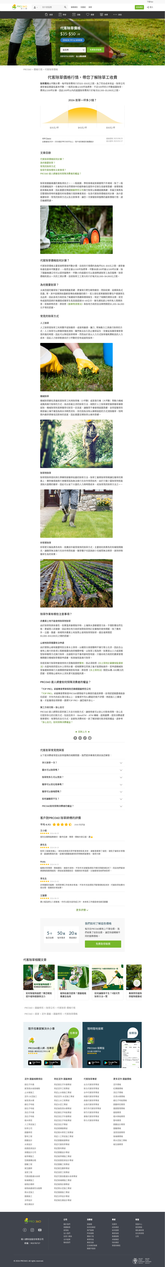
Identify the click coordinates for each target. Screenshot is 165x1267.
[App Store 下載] (34, 1063)
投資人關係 (68, 1236)
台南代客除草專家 (91, 1105)
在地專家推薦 (92, 1245)
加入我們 (67, 1233)
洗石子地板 (29, 1116)
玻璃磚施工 (29, 1180)
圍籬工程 (28, 1164)
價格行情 (38, 70)
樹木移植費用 (119, 1116)
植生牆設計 (29, 1204)
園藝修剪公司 (77, 190)
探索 (90, 7)
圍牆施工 (28, 1196)
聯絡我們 (67, 1242)
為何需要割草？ (47, 163)
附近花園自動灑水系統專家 (65, 1176)
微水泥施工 (29, 1192)
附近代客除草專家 (62, 1144)
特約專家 (115, 1242)
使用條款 (138, 1227)
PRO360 (27, 70)
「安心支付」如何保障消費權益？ (56, 722)
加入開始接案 (81, 56)
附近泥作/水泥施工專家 (64, 1097)
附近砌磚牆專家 (61, 1128)
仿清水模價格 (119, 1097)
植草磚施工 (29, 1156)
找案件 (114, 1224)
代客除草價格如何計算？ (52, 159)
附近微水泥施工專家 (63, 1188)
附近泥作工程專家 (62, 1089)
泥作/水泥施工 (31, 1097)
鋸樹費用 (117, 1112)
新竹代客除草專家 (91, 1112)
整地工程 (28, 1136)
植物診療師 (29, 1184)
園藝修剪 (39, 1008)
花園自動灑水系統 (32, 1176)
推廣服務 (115, 1236)
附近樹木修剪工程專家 (63, 1132)
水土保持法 (95, 670)
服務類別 (74, 7)
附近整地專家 (60, 1148)
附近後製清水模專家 (63, 1109)
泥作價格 (117, 1085)
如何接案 (115, 1230)
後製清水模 (29, 1101)
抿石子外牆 (29, 1085)
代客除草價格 (51, 70)
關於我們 (67, 1224)
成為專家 (139, 7)
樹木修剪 (28, 1120)
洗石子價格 (118, 1093)
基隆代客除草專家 (91, 1116)
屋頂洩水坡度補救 (32, 1089)
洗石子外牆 (29, 1112)
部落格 (66, 1230)
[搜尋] (65, 7)
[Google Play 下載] (51, 1063)
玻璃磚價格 (118, 1136)
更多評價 (81, 910)
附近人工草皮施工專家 (63, 1136)
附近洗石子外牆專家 (63, 1116)
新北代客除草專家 (91, 1089)
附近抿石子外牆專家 (63, 1085)
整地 (81, 663)
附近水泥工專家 (61, 1105)
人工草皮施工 (30, 1124)
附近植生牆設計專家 (63, 1200)
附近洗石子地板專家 (63, 1120)
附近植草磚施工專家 (63, 1156)
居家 (37, 1014)
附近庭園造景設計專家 (63, 1160)
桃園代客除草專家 (91, 1097)
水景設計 (28, 1144)
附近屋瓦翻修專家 (62, 1168)
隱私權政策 (139, 1230)
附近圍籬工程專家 (62, 1164)
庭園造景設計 (30, 1148)
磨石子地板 (29, 1105)
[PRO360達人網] (25, 1231)
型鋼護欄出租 (30, 1160)
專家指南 (115, 1233)
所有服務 (90, 1233)
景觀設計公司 (30, 1152)
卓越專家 (115, 1239)
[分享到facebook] (75, 738)
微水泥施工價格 (120, 1140)
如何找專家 (91, 1227)
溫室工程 (28, 1172)
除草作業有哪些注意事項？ (53, 170)
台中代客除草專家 (91, 1093)
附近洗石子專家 (61, 1124)
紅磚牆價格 (118, 1089)
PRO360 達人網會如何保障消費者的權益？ (60, 174)
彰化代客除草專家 (91, 1120)
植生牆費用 (118, 1144)
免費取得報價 (95, 50)
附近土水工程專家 (62, 1101)
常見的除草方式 (47, 166)
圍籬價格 (117, 1128)
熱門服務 (90, 1230)
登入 (151, 7)
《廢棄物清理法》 (75, 304)
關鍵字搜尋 (91, 1248)
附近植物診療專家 (62, 1184)
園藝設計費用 (119, 1124)
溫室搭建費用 (119, 1132)
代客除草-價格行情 (66, 1008)
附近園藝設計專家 (62, 1152)
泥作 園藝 (46, 1014)
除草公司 (50, 1008)
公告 (137, 1236)
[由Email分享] (80, 738)
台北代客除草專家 (91, 1085)
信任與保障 (139, 1233)
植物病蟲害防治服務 (33, 1188)
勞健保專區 (116, 1245)
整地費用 (117, 1120)
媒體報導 (67, 1227)
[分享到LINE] (90, 738)
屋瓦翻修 (28, 1168)
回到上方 (82, 732)
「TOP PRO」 (47, 694)
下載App (150, 2)
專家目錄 (90, 1242)
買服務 (89, 1224)
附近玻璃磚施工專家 (63, 1180)
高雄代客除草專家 (91, 1101)
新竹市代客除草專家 (92, 1109)
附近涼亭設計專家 (62, 1196)
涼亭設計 (28, 1200)
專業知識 (90, 1239)
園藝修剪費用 (119, 1105)
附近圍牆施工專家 (62, 1192)
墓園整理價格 (119, 1109)
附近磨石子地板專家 (63, 1112)
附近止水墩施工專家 (63, 1093)
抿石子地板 (29, 1109)
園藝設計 (28, 1140)
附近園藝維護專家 (62, 1140)
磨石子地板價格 (120, 1101)
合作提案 (67, 1239)
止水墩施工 (29, 1093)
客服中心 (138, 1224)
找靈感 (83, 7)
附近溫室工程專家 (62, 1172)
